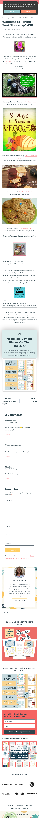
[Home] (2, 18)
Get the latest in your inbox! (19, 732)
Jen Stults (8, 420)
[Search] (33, 613)
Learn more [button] (29, 6)
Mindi (7, 467)
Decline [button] (12, 11)
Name (8, 526)
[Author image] (3, 29)
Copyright (10, 805)
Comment (9, 500)
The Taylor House (30, 102)
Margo (8, 29)
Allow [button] (28, 11)
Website (8, 544)
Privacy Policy (15, 808)
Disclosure (29, 805)
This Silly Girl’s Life (25, 192)
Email (8, 535)
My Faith (25, 808)
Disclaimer (19, 805)
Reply (8, 434)
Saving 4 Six (9, 61)
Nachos (34, 399)
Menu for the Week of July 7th (9, 401)
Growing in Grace (26, 228)
